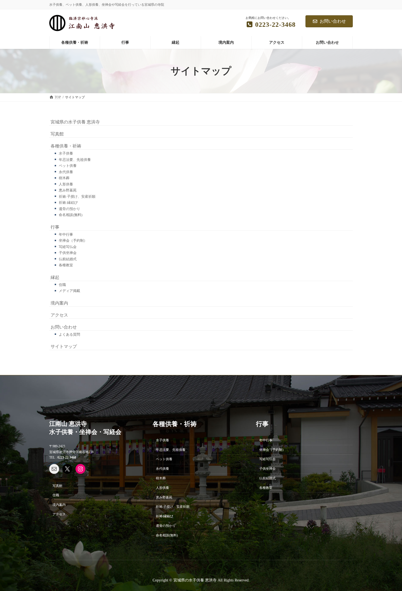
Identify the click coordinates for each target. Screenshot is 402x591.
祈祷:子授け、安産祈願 (77, 196)
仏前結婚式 (68, 259)
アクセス (59, 315)
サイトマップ (64, 346)
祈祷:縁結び (68, 202)
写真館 (57, 134)
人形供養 (66, 184)
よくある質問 (69, 334)
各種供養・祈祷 (66, 146)
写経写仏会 (68, 247)
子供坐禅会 (68, 253)
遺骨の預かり (69, 209)
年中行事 (66, 234)
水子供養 (66, 153)
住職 (62, 285)
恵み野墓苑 (68, 190)
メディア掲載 (69, 291)
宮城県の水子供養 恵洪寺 (75, 122)
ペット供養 (68, 166)
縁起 (55, 277)
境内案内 (59, 303)
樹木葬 (64, 178)
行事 (55, 227)
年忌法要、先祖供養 (75, 160)
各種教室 (66, 265)
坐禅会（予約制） (73, 240)
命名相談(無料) (70, 215)
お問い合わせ (333, 21)
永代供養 (66, 172)
